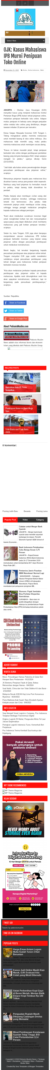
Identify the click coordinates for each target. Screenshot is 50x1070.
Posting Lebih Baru (10, 511)
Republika (15, 296)
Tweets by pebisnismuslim (12, 928)
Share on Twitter (15, 311)
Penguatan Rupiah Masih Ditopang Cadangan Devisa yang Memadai (27, 1016)
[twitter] (25, 3)
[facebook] (19, 3)
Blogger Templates (36, 1066)
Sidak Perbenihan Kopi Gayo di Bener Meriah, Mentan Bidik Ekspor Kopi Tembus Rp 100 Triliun (28, 995)
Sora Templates (21, 1066)
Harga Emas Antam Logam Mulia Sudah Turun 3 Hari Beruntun (27, 952)
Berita (25, 70)
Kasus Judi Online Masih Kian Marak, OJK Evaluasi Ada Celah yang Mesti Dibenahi (29, 972)
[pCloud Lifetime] (23, 837)
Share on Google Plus (18, 319)
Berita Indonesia (33, 70)
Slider (42, 70)
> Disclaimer (16, 1061)
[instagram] (31, 3)
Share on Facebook (17, 303)
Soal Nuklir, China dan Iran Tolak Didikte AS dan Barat (24, 688)
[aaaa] (25, 33)
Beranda (27, 511)
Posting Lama (42, 511)
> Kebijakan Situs (28, 1061)
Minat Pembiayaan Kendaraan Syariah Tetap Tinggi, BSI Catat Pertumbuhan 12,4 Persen (29, 1036)
